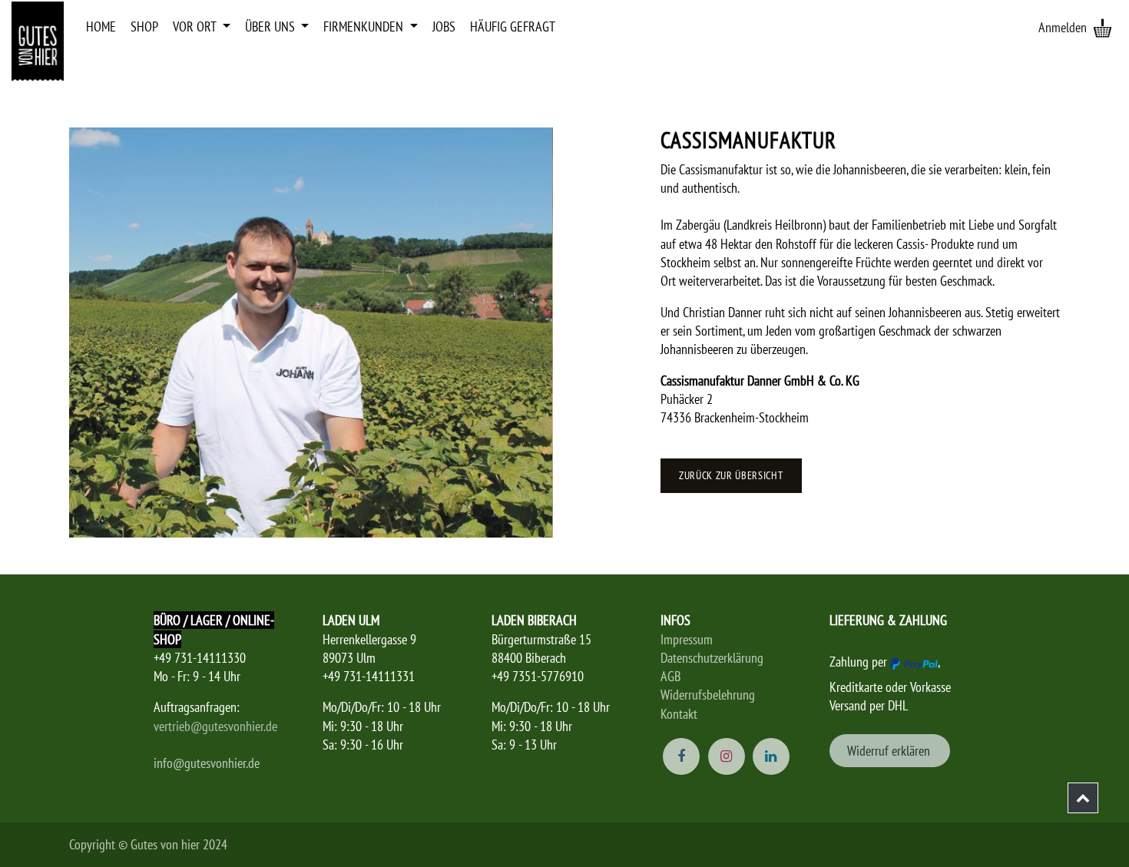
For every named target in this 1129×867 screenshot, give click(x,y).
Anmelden (1062, 27)
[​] (1083, 798)
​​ (890, 750)
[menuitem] (101, 27)
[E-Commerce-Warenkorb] (1102, 27)
